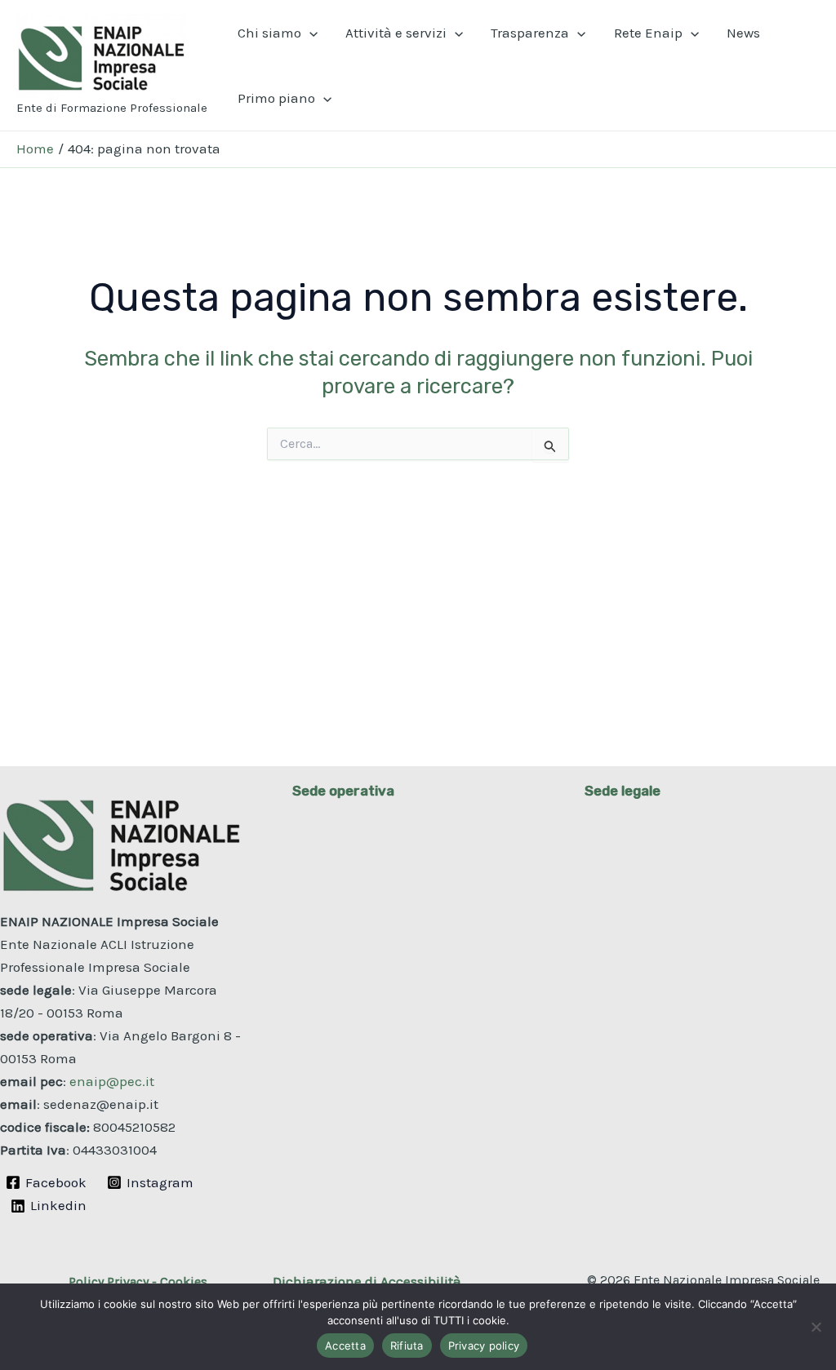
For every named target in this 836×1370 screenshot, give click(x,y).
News (743, 32)
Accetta (345, 1345)
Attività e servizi (396, 32)
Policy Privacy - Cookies (138, 1281)
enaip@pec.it (111, 1081)
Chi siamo (269, 32)
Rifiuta (407, 1345)
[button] (309, 32)
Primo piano (276, 98)
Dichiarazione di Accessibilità (367, 1281)
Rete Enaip (648, 32)
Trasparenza (530, 32)
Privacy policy (484, 1345)
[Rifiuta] (815, 1327)
